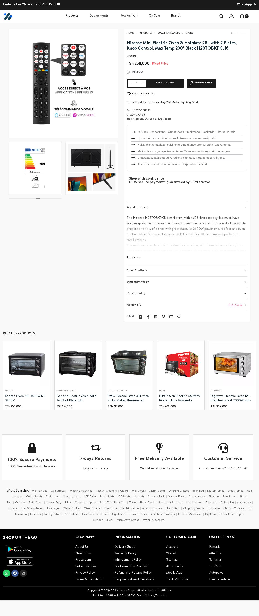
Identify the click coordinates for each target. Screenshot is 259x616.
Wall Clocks (139, 491)
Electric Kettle (130, 508)
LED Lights (124, 496)
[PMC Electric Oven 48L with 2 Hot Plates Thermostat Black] (129, 364)
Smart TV (104, 502)
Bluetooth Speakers (170, 502)
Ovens (189, 33)
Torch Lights (107, 496)
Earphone (211, 502)
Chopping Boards (193, 508)
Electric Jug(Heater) (114, 514)
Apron (92, 502)
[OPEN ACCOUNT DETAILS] (231, 16)
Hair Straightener (32, 508)
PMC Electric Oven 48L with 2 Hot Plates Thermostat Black (128, 399)
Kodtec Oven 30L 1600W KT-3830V (25, 398)
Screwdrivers (197, 496)
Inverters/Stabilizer (190, 514)
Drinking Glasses (179, 491)
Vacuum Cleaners (106, 491)
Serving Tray (53, 502)
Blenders (214, 496)
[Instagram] (23, 573)
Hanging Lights (72, 496)
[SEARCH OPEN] (221, 16)
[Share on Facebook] (148, 317)
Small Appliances (169, 33)
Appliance (146, 33)
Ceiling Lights (34, 496)
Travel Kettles (138, 514)
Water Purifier (71, 508)
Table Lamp (52, 496)
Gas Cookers (90, 514)
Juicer (109, 520)
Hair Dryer (53, 508)
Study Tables (235, 491)
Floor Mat (120, 502)
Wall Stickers (59, 491)
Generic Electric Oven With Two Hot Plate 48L (76, 398)
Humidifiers (173, 508)
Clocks (124, 491)
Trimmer (13, 508)
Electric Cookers (234, 508)
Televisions (229, 496)
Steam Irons (227, 514)
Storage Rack (156, 496)
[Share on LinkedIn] (156, 317)
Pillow (68, 502)
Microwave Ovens (128, 520)
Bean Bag (198, 491)
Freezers (35, 514)
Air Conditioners (152, 508)
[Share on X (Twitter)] (140, 317)
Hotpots (139, 496)
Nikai (162, 391)
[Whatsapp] (6, 573)
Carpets (80, 502)
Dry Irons (210, 514)
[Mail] (171, 317)
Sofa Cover (36, 502)
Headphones (194, 502)
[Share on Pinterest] (163, 317)
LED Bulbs (90, 496)
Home (130, 33)
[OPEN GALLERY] (63, 83)
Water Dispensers (153, 520)
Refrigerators (52, 514)
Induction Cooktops (163, 514)
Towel (132, 502)
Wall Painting (39, 491)
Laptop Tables (215, 491)
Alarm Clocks (157, 491)
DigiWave (216, 391)
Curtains (20, 502)
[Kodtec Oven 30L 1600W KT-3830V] (26, 364)
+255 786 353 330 (47, 4)
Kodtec (9, 391)
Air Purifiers (72, 514)
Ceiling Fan (227, 502)
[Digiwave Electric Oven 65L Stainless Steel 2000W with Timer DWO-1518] (232, 364)
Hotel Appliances (66, 391)
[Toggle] (134, 258)
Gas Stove (110, 508)
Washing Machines (81, 491)
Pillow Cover (147, 502)
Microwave (244, 502)
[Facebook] (15, 573)
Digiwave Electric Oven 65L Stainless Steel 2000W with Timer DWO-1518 (231, 399)
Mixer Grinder (92, 508)
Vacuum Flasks (177, 496)
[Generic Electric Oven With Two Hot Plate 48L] (78, 364)
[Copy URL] (179, 317)
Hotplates (214, 508)
